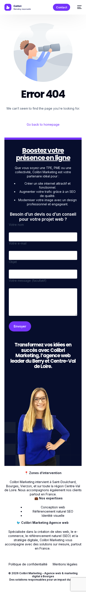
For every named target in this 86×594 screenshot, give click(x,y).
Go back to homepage (43, 124)
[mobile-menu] (78, 7)
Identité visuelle (53, 515)
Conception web (53, 507)
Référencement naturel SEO (53, 511)
